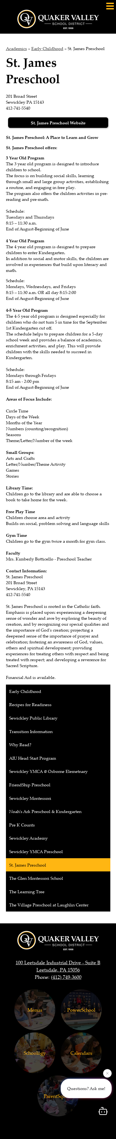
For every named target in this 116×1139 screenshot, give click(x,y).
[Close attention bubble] (107, 1073)
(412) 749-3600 (66, 977)
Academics (16, 48)
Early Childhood (47, 48)
